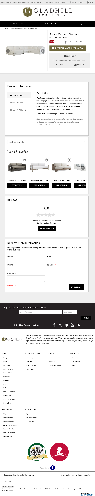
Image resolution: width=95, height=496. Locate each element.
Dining (5, 361)
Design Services (8, 421)
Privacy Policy (65, 475)
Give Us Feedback (55, 365)
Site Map (74, 475)
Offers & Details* (84, 475)
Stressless (6, 377)
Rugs (4, 384)
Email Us (80, 65)
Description (16, 95)
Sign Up (86, 318)
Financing (29, 358)
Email (50, 256)
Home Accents (8, 369)
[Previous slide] (10, 168)
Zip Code (51, 265)
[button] (43, 51)
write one (52, 223)
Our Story (75, 358)
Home (6, 28)
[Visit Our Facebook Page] (54, 325)
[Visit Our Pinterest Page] (66, 325)
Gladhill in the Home (10, 425)
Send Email (76, 287)
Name (10, 256)
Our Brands (7, 395)
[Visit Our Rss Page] (78, 325)
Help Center (30, 369)
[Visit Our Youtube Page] (72, 325)
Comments (12, 273)
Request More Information (69, 48)
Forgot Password (31, 418)
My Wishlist (30, 421)
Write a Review (46, 228)
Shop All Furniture (9, 392)
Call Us (61, 65)
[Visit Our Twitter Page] (60, 325)
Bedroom (6, 365)
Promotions (7, 403)
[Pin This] (51, 42)
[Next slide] (83, 168)
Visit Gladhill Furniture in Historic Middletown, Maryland (26, 2)
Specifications (18, 110)
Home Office (7, 373)
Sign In (28, 414)
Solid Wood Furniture (10, 399)
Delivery (29, 361)
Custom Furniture (9, 429)
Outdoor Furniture (15, 28)
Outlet (5, 388)
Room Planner (8, 418)
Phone (10, 265)
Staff (73, 365)
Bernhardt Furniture (59, 37)
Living (5, 358)
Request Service (31, 365)
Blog (4, 414)
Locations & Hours (55, 358)
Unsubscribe (7, 436)
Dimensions (16, 102)
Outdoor (6, 380)
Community (76, 361)
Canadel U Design (9, 433)
